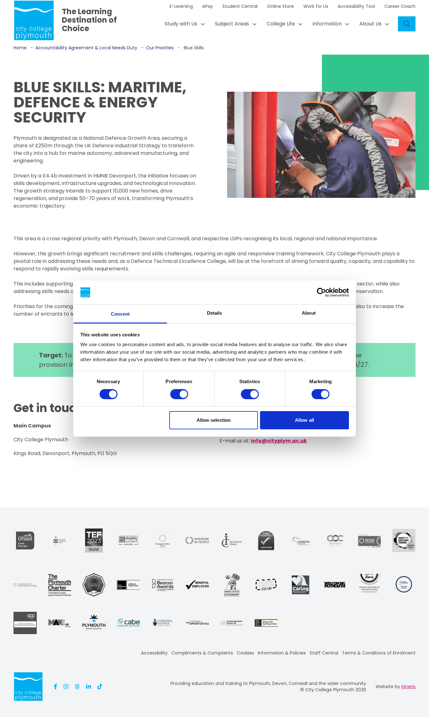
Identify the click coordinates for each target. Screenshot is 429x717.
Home (20, 48)
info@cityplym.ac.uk (279, 440)
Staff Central (324, 653)
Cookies (245, 653)
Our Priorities (157, 48)
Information (327, 23)
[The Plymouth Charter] (59, 585)
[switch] (179, 394)
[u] (266, 540)
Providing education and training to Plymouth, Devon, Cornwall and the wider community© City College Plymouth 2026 (268, 686)
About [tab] (309, 313)
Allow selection (214, 420)
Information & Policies (282, 653)
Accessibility (154, 653)
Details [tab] (214, 313)
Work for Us (315, 6)
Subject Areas (232, 23)
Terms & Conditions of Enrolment (378, 653)
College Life (281, 23)
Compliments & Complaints (202, 653)
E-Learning (181, 6)
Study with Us (181, 23)
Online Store (280, 6)
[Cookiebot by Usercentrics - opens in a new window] (321, 292)
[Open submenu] (201, 24)
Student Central (240, 6)
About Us (370, 23)
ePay (207, 6)
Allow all (304, 420)
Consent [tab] (120, 314)
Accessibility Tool (356, 6)
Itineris (408, 686)
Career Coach (399, 6)
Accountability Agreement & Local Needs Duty (83, 48)
